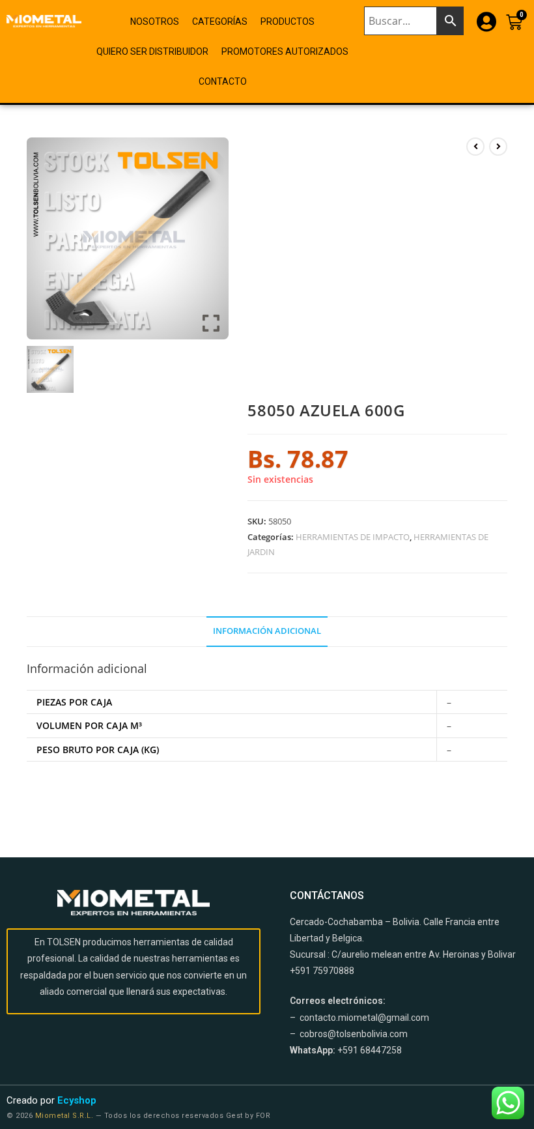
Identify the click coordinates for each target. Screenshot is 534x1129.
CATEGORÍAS (219, 21)
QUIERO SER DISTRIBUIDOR (152, 51)
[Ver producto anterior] (475, 146)
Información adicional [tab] (267, 630)
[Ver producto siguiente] (498, 146)
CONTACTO (223, 81)
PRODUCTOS (287, 21)
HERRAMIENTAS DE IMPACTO (353, 537)
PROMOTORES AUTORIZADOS (284, 51)
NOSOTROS (154, 21)
